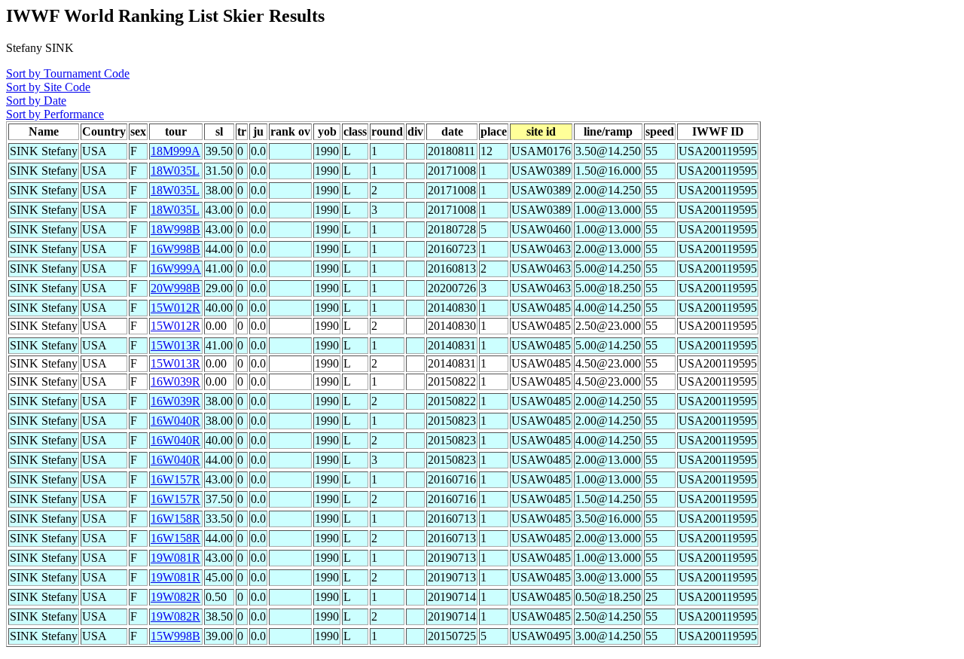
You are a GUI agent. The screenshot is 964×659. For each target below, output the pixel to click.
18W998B (175, 229)
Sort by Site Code (48, 87)
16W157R (175, 479)
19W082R (175, 596)
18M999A (175, 151)
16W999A (176, 268)
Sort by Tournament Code (68, 73)
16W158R (175, 518)
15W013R (175, 345)
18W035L (175, 170)
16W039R (175, 381)
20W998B (175, 288)
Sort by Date (36, 100)
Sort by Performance (55, 114)
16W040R (175, 420)
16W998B (175, 249)
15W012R (175, 307)
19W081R (175, 557)
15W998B (175, 636)
